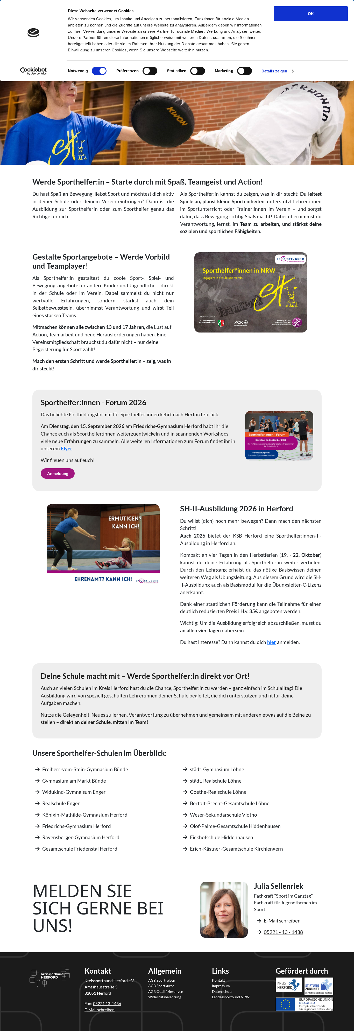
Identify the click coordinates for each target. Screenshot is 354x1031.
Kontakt (218, 980)
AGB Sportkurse (161, 985)
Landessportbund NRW (231, 997)
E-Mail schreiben (282, 921)
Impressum (221, 985)
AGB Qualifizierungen (165, 991)
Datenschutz (222, 991)
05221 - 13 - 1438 (283, 932)
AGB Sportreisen (161, 980)
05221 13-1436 (107, 1003)
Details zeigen (274, 71)
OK (311, 13)
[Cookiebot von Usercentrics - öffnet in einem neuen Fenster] (33, 71)
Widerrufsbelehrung (164, 997)
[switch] (150, 71)
